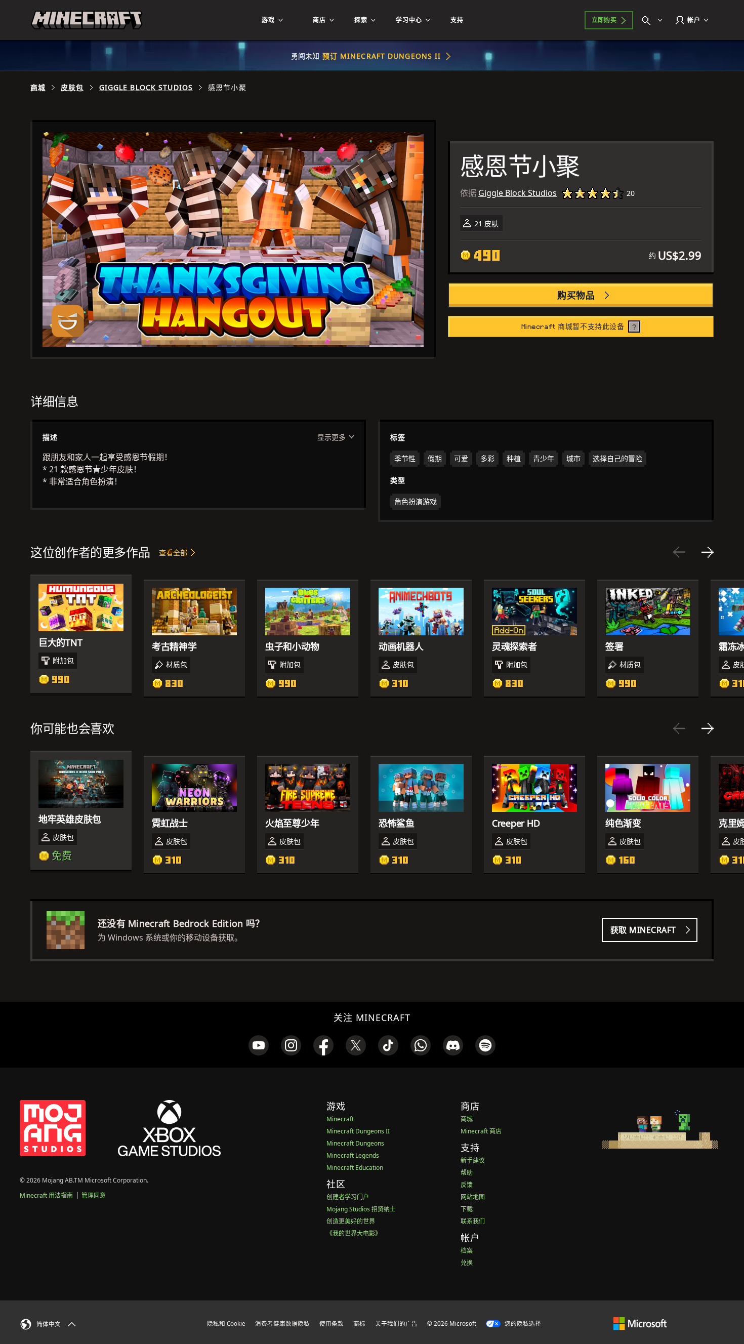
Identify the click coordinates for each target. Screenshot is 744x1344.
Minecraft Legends (352, 1155)
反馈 (467, 1184)
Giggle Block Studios (146, 87)
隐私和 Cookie (226, 1323)
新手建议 (473, 1160)
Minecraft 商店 (481, 1131)
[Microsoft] (640, 1323)
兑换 (467, 1262)
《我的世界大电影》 (353, 1233)
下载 (467, 1209)
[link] (259, 1045)
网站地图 (473, 1197)
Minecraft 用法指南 (46, 1195)
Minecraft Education (354, 1167)
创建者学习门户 (347, 1197)
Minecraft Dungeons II (358, 1131)
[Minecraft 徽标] (86, 20)
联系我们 (473, 1221)
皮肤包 (72, 87)
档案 (467, 1250)
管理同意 (93, 1195)
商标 (359, 1323)
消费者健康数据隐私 (282, 1323)
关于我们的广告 (396, 1323)
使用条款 (331, 1323)
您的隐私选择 (522, 1323)
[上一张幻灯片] (679, 552)
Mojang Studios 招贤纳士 (361, 1209)
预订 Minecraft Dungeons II (381, 56)
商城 (38, 87)
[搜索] (654, 20)
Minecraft (340, 1119)
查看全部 (173, 552)
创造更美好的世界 (350, 1221)
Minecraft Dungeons (355, 1143)
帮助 (467, 1172)
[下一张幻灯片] (707, 552)
